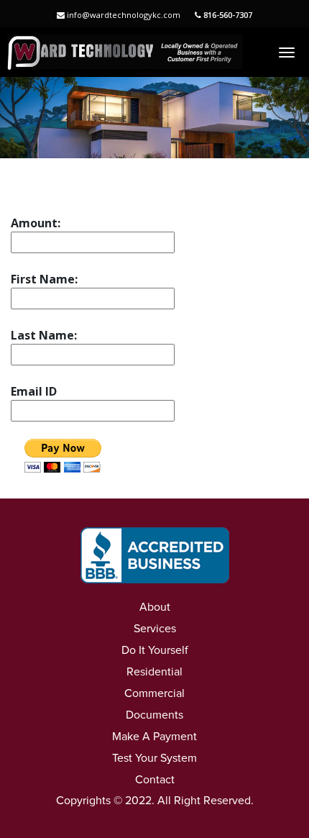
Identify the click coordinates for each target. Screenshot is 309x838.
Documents (154, 715)
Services (155, 628)
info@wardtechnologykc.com (122, 14)
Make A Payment (154, 736)
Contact (155, 779)
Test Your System (154, 758)
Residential (154, 672)
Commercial (154, 693)
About (154, 607)
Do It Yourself (154, 650)
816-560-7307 (226, 14)
